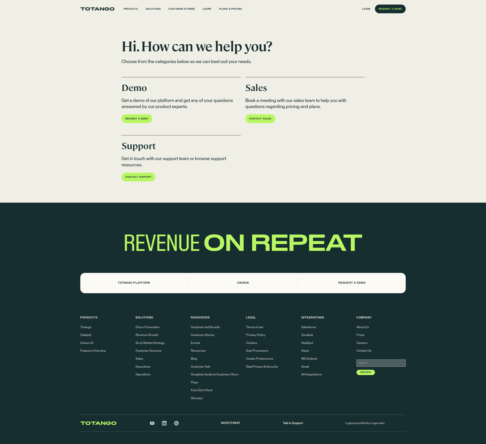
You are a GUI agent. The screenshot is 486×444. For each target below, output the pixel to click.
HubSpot (307, 342)
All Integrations (311, 374)
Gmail (305, 366)
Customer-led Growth (205, 327)
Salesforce (308, 327)
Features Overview (93, 350)
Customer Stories (203, 335)
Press (360, 335)
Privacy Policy (255, 335)
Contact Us (364, 350)
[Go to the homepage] (97, 9)
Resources (198, 350)
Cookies (251, 342)
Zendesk (307, 335)
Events (195, 342)
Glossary (197, 398)
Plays (194, 382)
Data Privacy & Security (262, 366)
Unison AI (86, 342)
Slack (305, 350)
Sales (139, 358)
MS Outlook (309, 358)
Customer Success (148, 350)
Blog (194, 358)
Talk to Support (293, 423)
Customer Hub (200, 366)
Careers (362, 342)
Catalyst (85, 335)
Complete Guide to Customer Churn (215, 374)
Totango (85, 327)
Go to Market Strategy (150, 342)
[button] (131, 9)
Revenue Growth (147, 335)
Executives (143, 366)
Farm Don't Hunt (201, 390)
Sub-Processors (257, 350)
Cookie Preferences (259, 358)
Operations (143, 374)
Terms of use (254, 327)
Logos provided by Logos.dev (365, 423)
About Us (363, 327)
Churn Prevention (147, 327)
